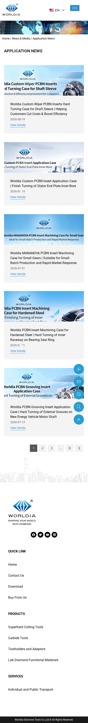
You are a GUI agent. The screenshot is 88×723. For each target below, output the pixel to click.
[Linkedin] (54, 535)
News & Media (21, 38)
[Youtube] (47, 535)
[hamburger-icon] (74, 8)
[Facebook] (33, 535)
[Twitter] (40, 535)
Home (6, 38)
